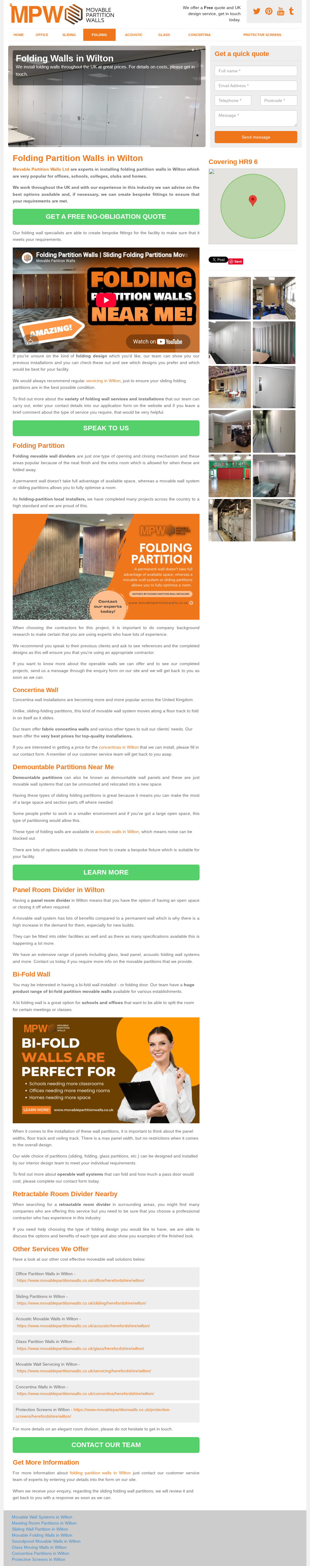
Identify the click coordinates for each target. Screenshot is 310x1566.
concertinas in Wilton (119, 747)
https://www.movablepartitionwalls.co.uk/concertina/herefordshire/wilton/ (85, 1393)
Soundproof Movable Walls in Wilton (46, 1541)
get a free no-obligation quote (106, 216)
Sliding (69, 35)
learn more (106, 872)
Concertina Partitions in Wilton (40, 1553)
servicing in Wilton (103, 380)
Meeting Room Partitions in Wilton (44, 1523)
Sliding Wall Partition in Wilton (40, 1529)
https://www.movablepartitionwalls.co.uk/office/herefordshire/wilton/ (80, 1280)
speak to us (106, 428)
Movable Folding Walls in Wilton (42, 1535)
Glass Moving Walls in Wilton (39, 1547)
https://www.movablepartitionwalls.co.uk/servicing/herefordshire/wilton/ (84, 1370)
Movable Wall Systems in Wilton (42, 1517)
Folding (99, 35)
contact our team (106, 1445)
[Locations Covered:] (11, 5)
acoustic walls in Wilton (117, 831)
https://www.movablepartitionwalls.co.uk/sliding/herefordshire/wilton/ (81, 1303)
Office (42, 35)
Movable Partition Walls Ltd (41, 169)
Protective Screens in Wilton (38, 1559)
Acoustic (134, 35)
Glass (164, 35)
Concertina (199, 35)
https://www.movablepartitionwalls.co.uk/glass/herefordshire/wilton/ (80, 1348)
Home (19, 35)
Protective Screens (262, 35)
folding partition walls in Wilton (100, 1472)
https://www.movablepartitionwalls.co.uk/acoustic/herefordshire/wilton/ (83, 1325)
